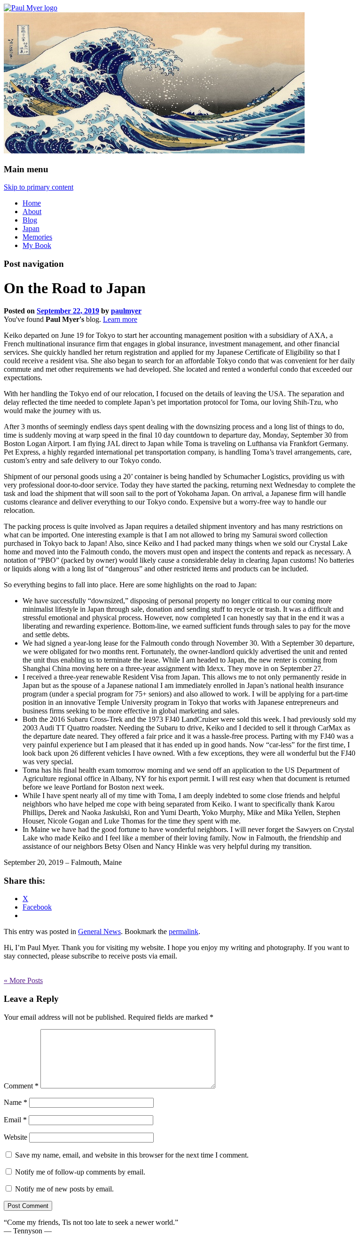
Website (15, 1137)
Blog (30, 220)
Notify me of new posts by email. (64, 1189)
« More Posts (23, 980)
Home (32, 203)
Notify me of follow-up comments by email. (80, 1172)
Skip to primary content (38, 187)
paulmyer (126, 311)
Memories (37, 237)
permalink (183, 931)
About (32, 212)
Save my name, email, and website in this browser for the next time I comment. (132, 1155)
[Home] (30, 8)
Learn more (120, 319)
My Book (37, 245)
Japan (31, 228)
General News (99, 931)
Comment (21, 1086)
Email (15, 1120)
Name (15, 1102)
